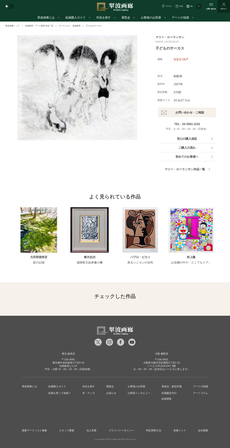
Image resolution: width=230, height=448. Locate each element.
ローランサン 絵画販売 (69, 26)
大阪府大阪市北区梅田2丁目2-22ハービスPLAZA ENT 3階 (161, 362)
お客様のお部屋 (136, 386)
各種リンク (179, 430)
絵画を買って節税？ (59, 393)
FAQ (181, 6)
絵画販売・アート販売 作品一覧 (39, 26)
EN (191, 6)
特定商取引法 (153, 430)
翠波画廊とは (29, 386)
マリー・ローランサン (170, 37)
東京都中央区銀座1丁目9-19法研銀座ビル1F (68, 362)
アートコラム (200, 393)
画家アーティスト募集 (34, 430)
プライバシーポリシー (121, 430)
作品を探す (88, 386)
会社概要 (203, 430)
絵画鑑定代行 (169, 393)
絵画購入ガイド (57, 386)
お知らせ (111, 393)
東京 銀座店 (68, 353)
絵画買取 (167, 398)
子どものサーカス (94, 26)
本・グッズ (88, 393)
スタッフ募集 (66, 430)
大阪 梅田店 (161, 353)
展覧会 (110, 386)
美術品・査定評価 (172, 386)
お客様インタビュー (139, 393)
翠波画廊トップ (12, 26)
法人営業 (91, 430)
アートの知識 (200, 386)
